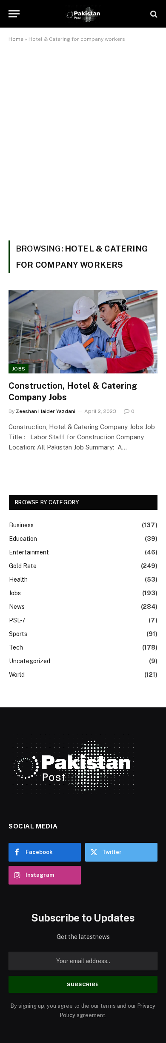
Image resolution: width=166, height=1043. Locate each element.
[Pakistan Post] (82, 14)
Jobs (18, 368)
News (17, 606)
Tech (16, 647)
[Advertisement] (83, 140)
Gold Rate (23, 565)
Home (16, 39)
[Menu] (14, 13)
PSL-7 (17, 620)
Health (18, 579)
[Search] (153, 13)
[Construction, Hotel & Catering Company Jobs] (83, 331)
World (17, 674)
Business (21, 525)
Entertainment (29, 552)
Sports (18, 633)
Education (23, 538)
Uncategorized (29, 661)
